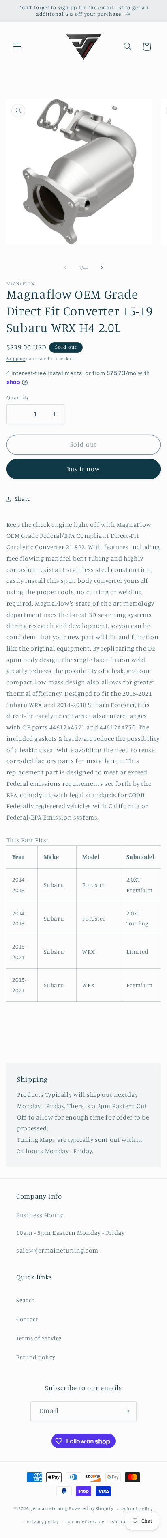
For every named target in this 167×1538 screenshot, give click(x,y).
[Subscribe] (127, 1411)
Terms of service (85, 1522)
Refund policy (35, 1356)
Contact (27, 1319)
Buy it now (84, 469)
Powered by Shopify (91, 1509)
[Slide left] (65, 267)
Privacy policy (43, 1522)
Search (25, 1299)
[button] (17, 46)
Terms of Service (39, 1338)
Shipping (16, 358)
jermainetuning (49, 1509)
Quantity (17, 397)
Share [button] (23, 498)
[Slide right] (102, 267)
